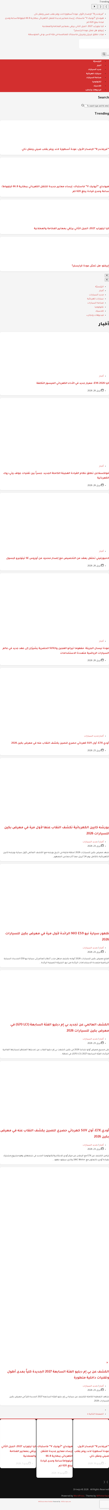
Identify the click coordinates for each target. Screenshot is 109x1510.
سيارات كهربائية (93, 74)
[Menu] (108, 55)
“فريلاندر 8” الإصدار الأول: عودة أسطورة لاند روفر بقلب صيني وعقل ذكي (69, 14)
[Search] (104, 54)
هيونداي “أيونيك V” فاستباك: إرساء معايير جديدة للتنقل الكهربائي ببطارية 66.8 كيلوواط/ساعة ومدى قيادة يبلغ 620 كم (55, 1456)
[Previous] (106, 7)
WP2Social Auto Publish (45, 1502)
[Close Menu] (107, 280)
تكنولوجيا (96, 82)
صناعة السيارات (93, 78)
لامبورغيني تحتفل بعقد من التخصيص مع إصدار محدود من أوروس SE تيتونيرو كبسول (57, 558)
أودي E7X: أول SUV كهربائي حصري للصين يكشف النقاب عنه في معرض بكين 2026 (60, 743)
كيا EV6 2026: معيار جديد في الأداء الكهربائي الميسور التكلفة (72, 383)
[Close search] (107, 275)
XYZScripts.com (66, 1502)
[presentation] (107, 1482)
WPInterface (102, 1496)
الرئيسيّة (97, 61)
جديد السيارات (94, 70)
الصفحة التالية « (95, 1414)
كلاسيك (97, 86)
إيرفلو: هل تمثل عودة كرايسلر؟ (89, 30)
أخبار (98, 65)
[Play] (94, 6)
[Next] (100, 7)
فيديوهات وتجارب (93, 90)
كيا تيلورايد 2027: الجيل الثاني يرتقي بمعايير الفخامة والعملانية (73, 26)
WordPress (79, 1496)
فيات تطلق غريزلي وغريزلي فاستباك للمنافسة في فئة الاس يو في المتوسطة (66, 34)
